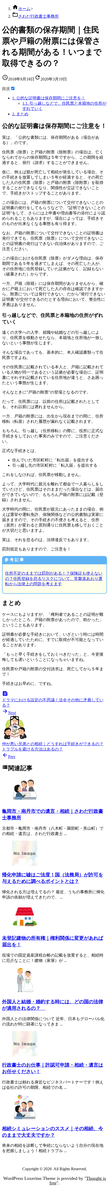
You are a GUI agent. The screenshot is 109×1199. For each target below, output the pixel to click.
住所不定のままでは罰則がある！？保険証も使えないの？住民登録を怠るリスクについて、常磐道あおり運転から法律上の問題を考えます (53, 578)
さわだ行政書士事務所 (38, 16)
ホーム (24, 9)
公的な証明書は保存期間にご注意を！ (48, 98)
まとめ (20, 114)
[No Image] (25, 864)
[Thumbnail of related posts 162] (25, 801)
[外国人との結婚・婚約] (25, 991)
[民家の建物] (25, 928)
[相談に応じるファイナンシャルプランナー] (25, 1118)
